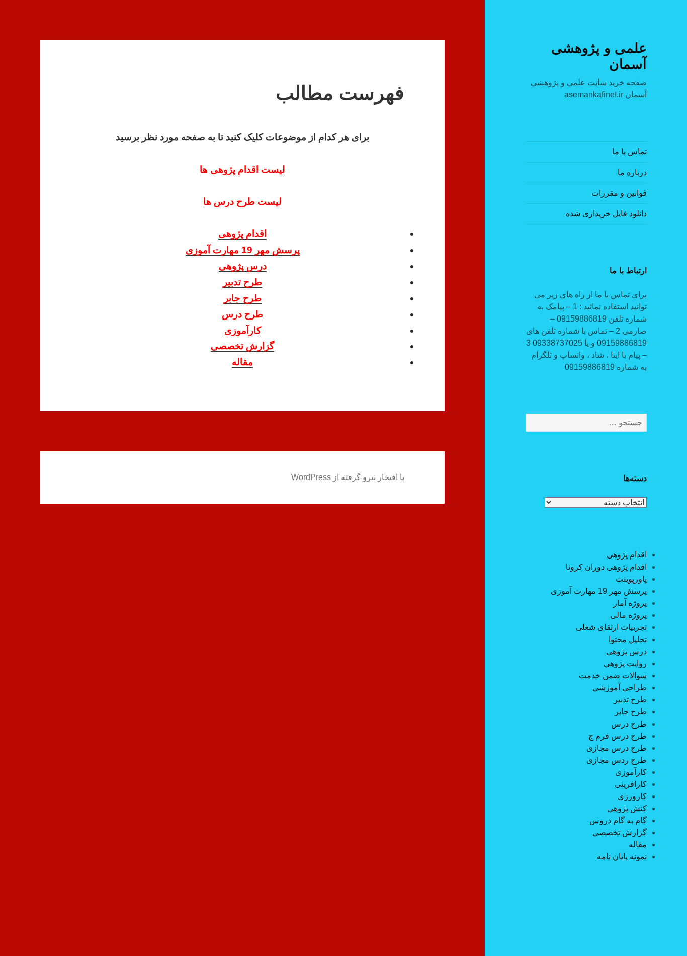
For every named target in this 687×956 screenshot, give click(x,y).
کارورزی (632, 796)
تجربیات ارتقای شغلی (611, 627)
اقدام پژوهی (627, 554)
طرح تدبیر (630, 699)
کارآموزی (631, 772)
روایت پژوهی (625, 663)
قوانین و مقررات (619, 193)
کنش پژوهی (627, 808)
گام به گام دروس (618, 820)
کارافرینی (631, 784)
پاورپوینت (631, 579)
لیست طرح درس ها (242, 201)
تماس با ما (629, 151)
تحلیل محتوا (628, 639)
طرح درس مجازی (616, 748)
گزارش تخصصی (619, 832)
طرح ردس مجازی (616, 760)
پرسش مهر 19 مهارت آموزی (599, 591)
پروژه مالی (628, 615)
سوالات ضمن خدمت (613, 675)
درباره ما (632, 172)
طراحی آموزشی (619, 687)
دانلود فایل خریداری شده (606, 213)
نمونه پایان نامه (622, 856)
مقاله (638, 844)
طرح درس (629, 724)
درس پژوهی (626, 651)
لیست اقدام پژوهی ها (242, 169)
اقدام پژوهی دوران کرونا (606, 567)
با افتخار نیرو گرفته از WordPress (347, 477)
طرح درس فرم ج (617, 736)
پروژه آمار (630, 603)
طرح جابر (631, 711)
